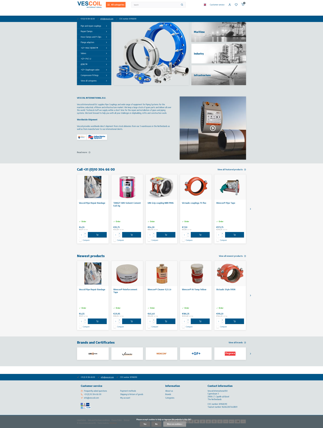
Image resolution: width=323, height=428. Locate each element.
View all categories (89, 80)
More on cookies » (174, 424)
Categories (169, 398)
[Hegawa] (230, 353)
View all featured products (230, 169)
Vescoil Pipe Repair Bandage (92, 203)
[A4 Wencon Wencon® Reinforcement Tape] (127, 273)
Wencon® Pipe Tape (225, 203)
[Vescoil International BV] (89, 4)
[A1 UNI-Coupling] (93, 353)
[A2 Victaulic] (127, 353)
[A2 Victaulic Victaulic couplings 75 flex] (196, 187)
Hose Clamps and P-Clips (91, 37)
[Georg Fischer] (196, 353)
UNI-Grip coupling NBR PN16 (161, 203)
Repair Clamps (86, 31)
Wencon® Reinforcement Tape (125, 291)
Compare (86, 240)
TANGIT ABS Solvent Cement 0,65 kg (127, 204)
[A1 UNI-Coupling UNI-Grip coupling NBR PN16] (161, 187)
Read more (82, 152)
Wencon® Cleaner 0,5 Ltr (159, 289)
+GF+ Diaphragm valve (90, 69)
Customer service (217, 4)
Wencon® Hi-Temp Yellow (194, 289)
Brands (168, 394)
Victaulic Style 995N (225, 289)
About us (80, 12)
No (156, 424)
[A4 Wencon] (161, 353)
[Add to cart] (97, 235)
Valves (83, 53)
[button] (250, 209)
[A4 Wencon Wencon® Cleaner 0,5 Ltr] (161, 273)
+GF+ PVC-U (86, 58)
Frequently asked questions (95, 391)
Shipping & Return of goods (131, 394)
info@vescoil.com (106, 19)
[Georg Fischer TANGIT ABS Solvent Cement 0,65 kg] (127, 187)
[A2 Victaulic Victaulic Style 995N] (230, 273)
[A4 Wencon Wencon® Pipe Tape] (230, 187)
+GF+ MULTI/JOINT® (89, 48)
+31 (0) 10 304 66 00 (92, 394)
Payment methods (128, 391)
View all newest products (231, 256)
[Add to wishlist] (104, 178)
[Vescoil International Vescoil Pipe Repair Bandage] (93, 187)
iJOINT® (84, 64)
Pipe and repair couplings (91, 26)
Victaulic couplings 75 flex (194, 203)
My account (125, 398)
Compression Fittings (90, 75)
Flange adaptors (87, 42)
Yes (145, 424)
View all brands (236, 342)
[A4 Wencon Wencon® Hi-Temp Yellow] (196, 273)
